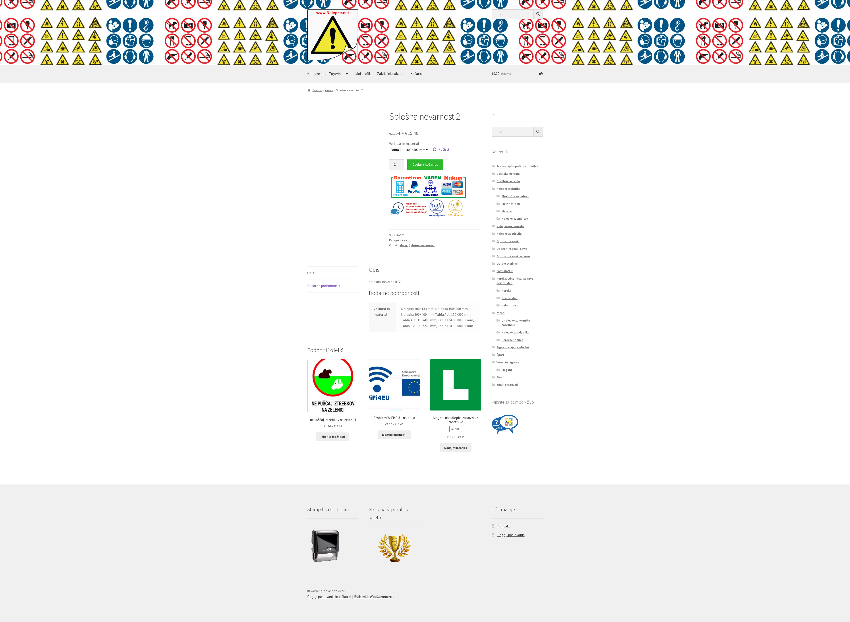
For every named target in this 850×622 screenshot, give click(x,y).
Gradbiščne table (508, 181)
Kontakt (503, 526)
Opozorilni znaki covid (511, 249)
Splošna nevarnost (422, 245)
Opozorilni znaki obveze (513, 256)
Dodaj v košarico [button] (455, 448)
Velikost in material (404, 143)
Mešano (507, 211)
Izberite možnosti (333, 437)
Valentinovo (510, 305)
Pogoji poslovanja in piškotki (329, 596)
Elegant (507, 370)
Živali (500, 377)
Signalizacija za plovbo (512, 347)
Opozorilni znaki (507, 241)
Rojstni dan (510, 298)
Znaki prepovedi (507, 385)
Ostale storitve (507, 263)
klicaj (403, 245)
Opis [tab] (310, 273)
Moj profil (362, 73)
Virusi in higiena (507, 362)
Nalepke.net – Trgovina (324, 73)
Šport (500, 355)
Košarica (416, 73)
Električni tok (511, 204)
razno (329, 90)
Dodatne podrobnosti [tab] (323, 285)
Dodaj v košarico (425, 164)
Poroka (506, 291)
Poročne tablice (512, 340)
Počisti (443, 149)
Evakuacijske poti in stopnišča (517, 166)
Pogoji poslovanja (511, 535)
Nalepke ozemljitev (515, 219)
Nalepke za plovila (509, 234)
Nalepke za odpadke (515, 332)
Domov (317, 90)
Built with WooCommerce (373, 596)
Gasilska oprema (508, 174)
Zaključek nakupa (390, 73)
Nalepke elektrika (508, 189)
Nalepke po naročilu (510, 226)
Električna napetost (515, 196)
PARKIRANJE (504, 271)
